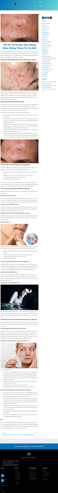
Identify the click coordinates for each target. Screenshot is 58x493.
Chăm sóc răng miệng (46, 45)
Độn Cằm (43, 30)
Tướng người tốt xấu (46, 65)
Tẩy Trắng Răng (45, 52)
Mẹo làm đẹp (44, 36)
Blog (36, 6)
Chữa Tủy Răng (45, 47)
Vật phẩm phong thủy (46, 69)
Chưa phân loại (45, 28)
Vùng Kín (43, 76)
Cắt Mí (43, 25)
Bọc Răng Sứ (44, 43)
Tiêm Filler (44, 74)
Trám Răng (44, 54)
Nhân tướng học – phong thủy (48, 58)
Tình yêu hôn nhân (45, 60)
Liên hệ (41, 6)
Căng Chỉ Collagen (45, 23)
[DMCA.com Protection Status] (32, 478)
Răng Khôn (44, 50)
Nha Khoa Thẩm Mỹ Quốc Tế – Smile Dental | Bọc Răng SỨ (15, 428)
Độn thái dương (45, 32)
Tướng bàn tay (45, 61)
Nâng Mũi (44, 38)
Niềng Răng (44, 49)
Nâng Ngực (44, 39)
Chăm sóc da (44, 27)
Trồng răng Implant (45, 56)
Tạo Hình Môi (44, 72)
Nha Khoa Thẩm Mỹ (46, 41)
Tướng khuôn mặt (45, 63)
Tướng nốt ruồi (45, 67)
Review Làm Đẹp (45, 71)
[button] (43, 17)
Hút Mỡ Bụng (44, 34)
